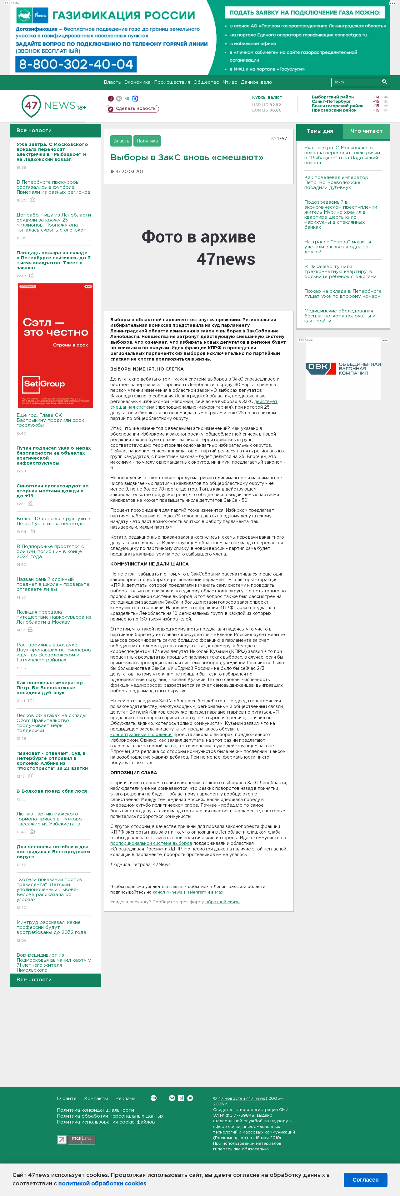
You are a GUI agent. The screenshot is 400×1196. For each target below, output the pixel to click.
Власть (112, 82)
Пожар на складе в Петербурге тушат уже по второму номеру (343, 293)
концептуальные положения (141, 735)
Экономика (137, 82)
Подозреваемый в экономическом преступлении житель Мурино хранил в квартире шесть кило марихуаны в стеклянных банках (340, 214)
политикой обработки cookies (102, 1183)
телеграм (127, 99)
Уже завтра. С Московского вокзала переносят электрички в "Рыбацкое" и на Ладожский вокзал (342, 155)
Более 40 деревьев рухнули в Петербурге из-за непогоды (53, 525)
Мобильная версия (111, 99)
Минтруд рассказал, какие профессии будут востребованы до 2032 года (51, 931)
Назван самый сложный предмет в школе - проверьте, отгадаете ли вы (53, 588)
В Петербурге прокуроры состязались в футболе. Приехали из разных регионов (53, 191)
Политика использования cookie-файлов (106, 1122)
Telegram (181, 1098)
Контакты (96, 1099)
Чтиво (230, 82)
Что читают (367, 131)
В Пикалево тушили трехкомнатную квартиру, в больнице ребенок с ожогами (340, 272)
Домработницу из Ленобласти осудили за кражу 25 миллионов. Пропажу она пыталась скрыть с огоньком (54, 226)
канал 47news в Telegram (179, 892)
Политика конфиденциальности (95, 1110)
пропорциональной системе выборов (151, 843)
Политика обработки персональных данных (110, 1116)
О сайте (67, 1099)
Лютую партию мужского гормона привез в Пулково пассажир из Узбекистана (49, 823)
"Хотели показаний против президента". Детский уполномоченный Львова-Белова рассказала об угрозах (49, 893)
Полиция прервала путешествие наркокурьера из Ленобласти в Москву (54, 621)
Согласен (365, 1180)
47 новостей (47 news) (242, 1098)
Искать (384, 81)
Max (190, 1098)
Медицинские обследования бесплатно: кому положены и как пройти (339, 316)
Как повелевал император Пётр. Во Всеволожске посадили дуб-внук (336, 183)
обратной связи (222, 902)
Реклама (125, 1099)
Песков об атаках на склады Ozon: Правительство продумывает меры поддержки (51, 727)
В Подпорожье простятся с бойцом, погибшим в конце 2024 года (50, 555)
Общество (206, 82)
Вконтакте (172, 1098)
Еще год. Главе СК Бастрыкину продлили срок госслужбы (50, 424)
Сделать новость (136, 109)
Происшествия (172, 82)
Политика (147, 141)
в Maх (217, 892)
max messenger (135, 99)
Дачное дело (256, 82)
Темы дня (320, 131)
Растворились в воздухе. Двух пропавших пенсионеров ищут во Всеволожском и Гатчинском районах (54, 656)
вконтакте (119, 99)
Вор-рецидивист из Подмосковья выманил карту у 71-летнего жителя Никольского (54, 966)
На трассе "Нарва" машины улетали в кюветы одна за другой (337, 247)
